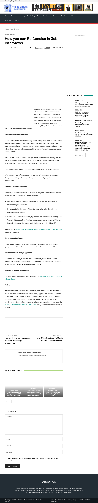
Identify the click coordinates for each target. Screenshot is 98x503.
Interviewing (15, 29)
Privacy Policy (71, 500)
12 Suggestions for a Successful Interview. (20, 305)
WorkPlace (14, 390)
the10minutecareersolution (22, 48)
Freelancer (79, 131)
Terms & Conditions (84, 500)
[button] (90, 18)
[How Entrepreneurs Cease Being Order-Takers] (53, 386)
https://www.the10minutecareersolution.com (32, 355)
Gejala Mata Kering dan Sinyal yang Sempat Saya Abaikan (84, 134)
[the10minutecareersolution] (7, 47)
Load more (79, 155)
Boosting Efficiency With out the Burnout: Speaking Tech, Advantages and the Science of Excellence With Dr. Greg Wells (83, 146)
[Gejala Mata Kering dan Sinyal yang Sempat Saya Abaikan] (70, 134)
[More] (85, 323)
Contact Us (61, 500)
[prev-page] (6, 401)
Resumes (33, 388)
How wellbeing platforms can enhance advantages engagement (17, 340)
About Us (53, 500)
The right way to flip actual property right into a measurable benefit (14, 394)
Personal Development (53, 389)
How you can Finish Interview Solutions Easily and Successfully (38, 229)
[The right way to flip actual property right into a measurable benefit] (14, 386)
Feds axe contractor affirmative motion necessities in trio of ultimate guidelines (34, 393)
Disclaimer (54, 501)
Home (7, 29)
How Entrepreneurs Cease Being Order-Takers (53, 394)
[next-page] (10, 401)
